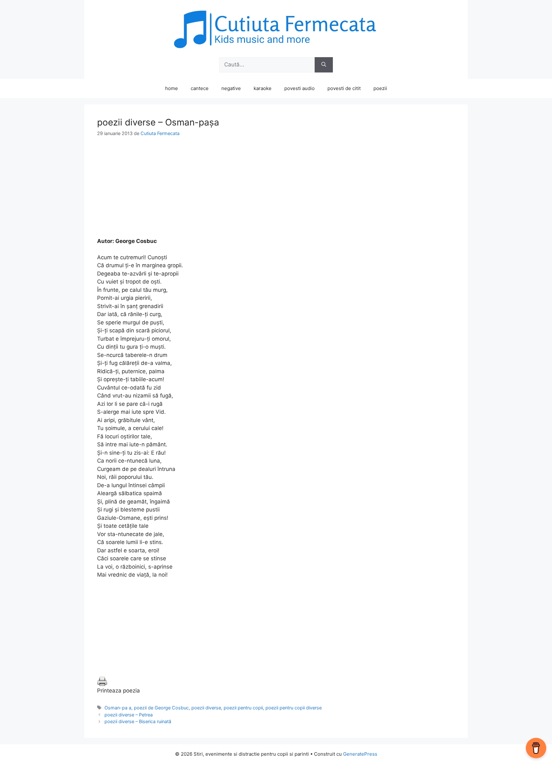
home (171, 88)
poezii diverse (206, 707)
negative (231, 88)
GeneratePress (360, 754)
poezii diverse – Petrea (128, 714)
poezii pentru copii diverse (293, 707)
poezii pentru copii (243, 707)
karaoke (263, 88)
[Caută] (324, 64)
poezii (380, 88)
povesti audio (299, 88)
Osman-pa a (117, 707)
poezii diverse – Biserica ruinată (137, 721)
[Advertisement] (276, 192)
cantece (200, 88)
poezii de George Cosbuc (161, 707)
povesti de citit (344, 88)
